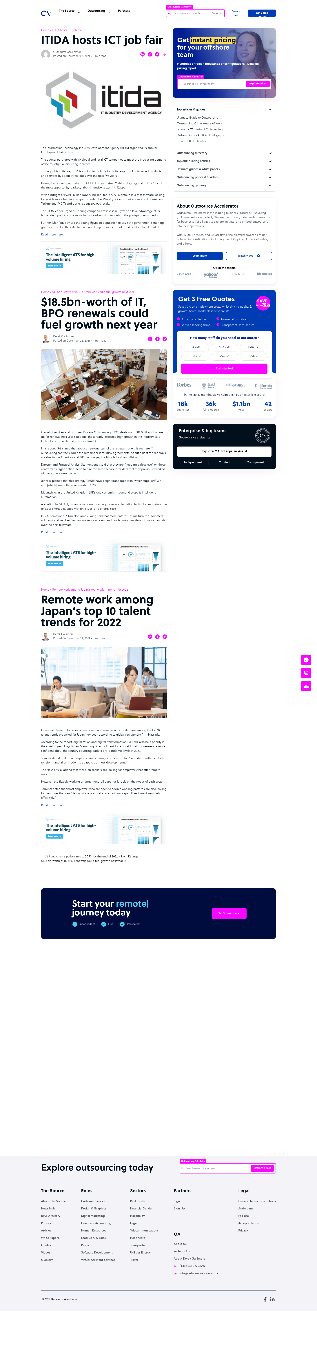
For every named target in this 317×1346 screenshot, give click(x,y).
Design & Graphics (93, 1208)
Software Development (97, 1252)
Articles (46, 1230)
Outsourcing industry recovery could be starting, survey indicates (89, 1139)
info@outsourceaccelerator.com (201, 1273)
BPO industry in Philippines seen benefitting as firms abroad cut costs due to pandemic (222, 1140)
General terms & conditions (257, 1201)
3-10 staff (224, 347)
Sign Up (179, 1208)
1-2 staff (195, 347)
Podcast (46, 1223)
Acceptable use (248, 1223)
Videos (45, 1252)
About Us (180, 1244)
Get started (224, 369)
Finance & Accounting (96, 1223)
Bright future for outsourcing (155, 1133)
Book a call (236, 13)
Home (45, 30)
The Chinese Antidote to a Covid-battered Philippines (187, 1137)
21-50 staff (195, 356)
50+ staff (224, 356)
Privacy (243, 1230)
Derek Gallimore (63, 336)
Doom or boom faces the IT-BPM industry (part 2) (122, 1135)
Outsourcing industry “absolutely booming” (53, 1137)
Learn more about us (184, 1087)
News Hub (48, 1208)
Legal (133, 1223)
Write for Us (182, 1251)
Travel (134, 1260)
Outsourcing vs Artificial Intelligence (201, 135)
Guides (46, 1245)
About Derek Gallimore (189, 1258)
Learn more (200, 256)
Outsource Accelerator (67, 52)
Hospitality (137, 1216)
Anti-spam (245, 1208)
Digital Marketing (93, 1216)
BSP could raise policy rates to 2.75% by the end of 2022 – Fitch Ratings (91, 856)
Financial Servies (141, 1208)
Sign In (178, 1201)
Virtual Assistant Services (98, 1260)
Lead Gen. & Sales (93, 1238)
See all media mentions (252, 1103)
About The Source (53, 1201)
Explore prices (258, 83)
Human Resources (93, 1230)
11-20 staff (253, 347)
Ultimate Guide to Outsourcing (197, 117)
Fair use (243, 1216)
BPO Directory (50, 1216)
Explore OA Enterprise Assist (224, 451)
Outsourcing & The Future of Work (199, 123)
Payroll (85, 1245)
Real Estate (137, 1201)
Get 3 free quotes (262, 14)
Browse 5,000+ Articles (191, 141)
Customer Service (93, 1201)
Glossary (47, 1260)
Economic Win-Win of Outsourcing (200, 129)
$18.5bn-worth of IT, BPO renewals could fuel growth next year (82, 861)
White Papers (50, 1238)
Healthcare (137, 1238)
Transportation (140, 1245)
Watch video (223, 1087)
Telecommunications (144, 1230)
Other (253, 356)
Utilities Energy (140, 1252)
